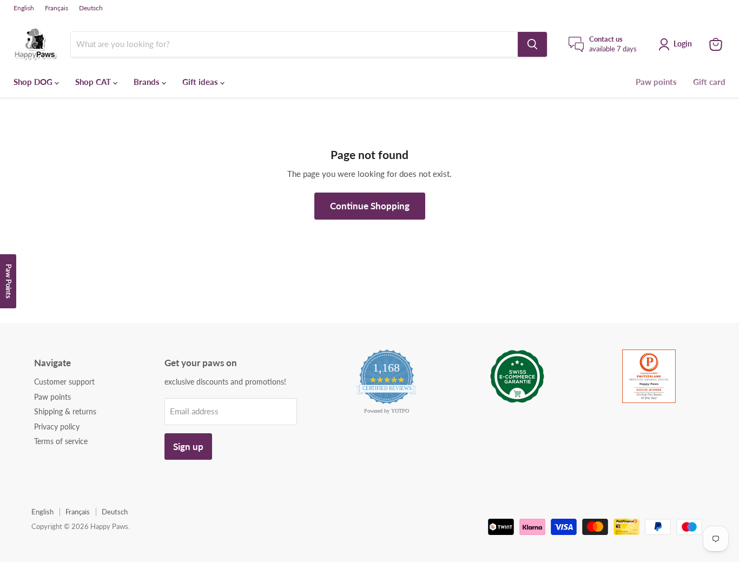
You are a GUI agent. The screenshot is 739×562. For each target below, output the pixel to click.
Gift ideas (201, 82)
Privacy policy (57, 426)
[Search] (532, 44)
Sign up (188, 446)
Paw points (656, 82)
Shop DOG (34, 82)
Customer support (64, 381)
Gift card (709, 82)
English (24, 8)
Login (683, 43)
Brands (148, 82)
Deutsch (91, 8)
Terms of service (61, 441)
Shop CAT (94, 82)
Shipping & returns (65, 411)
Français (56, 8)
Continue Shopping (370, 205)
